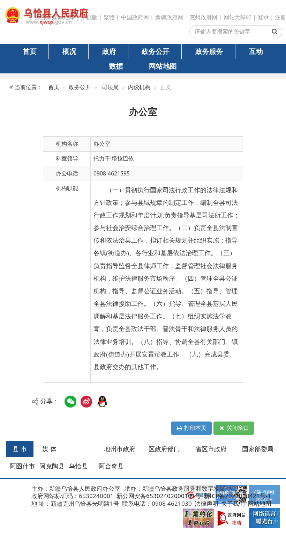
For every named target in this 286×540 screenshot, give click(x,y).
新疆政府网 (169, 17)
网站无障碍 (237, 17)
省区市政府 (211, 449)
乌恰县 (78, 466)
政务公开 (156, 51)
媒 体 (49, 449)
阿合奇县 (111, 466)
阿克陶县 (52, 466)
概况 (69, 51)
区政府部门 (164, 449)
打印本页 (194, 428)
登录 (263, 17)
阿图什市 (22, 466)
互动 (256, 51)
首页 (30, 51)
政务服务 (209, 51)
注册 (280, 17)
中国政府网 (135, 17)
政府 (109, 51)
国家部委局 (257, 449)
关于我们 (232, 503)
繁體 (109, 17)
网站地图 (163, 66)
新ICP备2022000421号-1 (236, 496)
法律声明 (205, 503)
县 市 (20, 449)
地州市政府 (119, 449)
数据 (116, 66)
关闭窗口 (237, 428)
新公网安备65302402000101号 (158, 496)
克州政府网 (203, 17)
